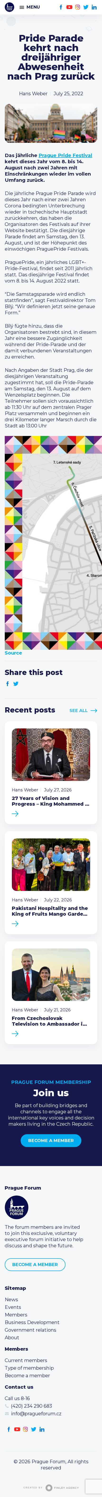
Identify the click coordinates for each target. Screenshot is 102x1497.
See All (79, 710)
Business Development (32, 1322)
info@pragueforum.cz (36, 1413)
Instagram (78, 7)
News (11, 1299)
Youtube (69, 7)
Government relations (30, 1330)
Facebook (61, 7)
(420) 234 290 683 (31, 1406)
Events (13, 1307)
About (12, 1337)
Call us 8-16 (17, 1398)
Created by (33, 1488)
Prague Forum (9, 7)
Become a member (51, 1140)
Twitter (86, 7)
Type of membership (29, 1368)
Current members (26, 1360)
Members (16, 1315)
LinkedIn (94, 7)
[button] (51, 543)
